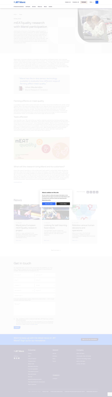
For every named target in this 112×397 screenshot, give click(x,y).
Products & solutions (19, 6)
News (45, 6)
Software (28, 6)
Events (50, 6)
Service (34, 6)
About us (40, 6)
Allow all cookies (48, 203)
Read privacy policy (46, 200)
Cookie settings (63, 203)
